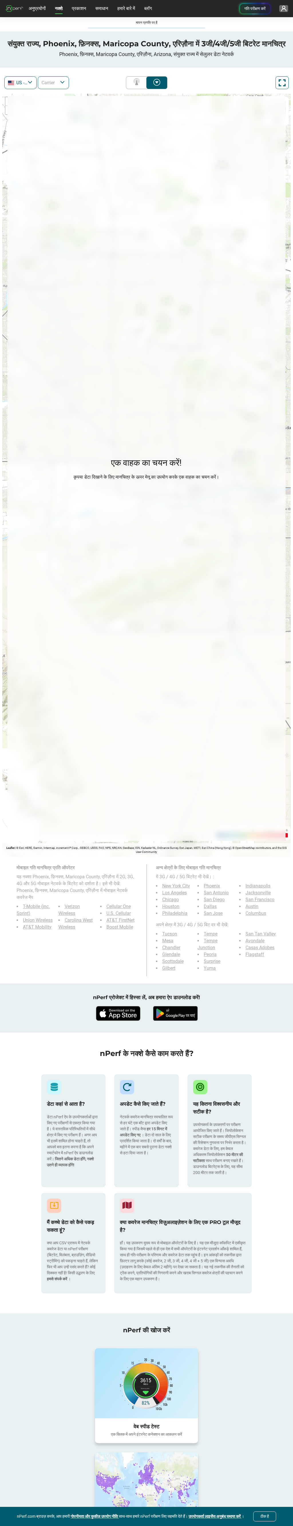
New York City (176, 886)
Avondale (255, 940)
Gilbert (168, 968)
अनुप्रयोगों (37, 8)
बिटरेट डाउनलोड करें (156, 82)
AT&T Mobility (37, 927)
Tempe (210, 934)
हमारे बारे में (126, 8)
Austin (252, 906)
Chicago (170, 899)
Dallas (210, 906)
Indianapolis (258, 886)
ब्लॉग (148, 8)
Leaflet (10, 847)
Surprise (212, 961)
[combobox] (20, 82)
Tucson (169, 934)
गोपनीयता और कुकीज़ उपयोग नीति (95, 1516)
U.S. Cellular (118, 913)
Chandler (171, 947)
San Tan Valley (261, 934)
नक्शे (59, 8)
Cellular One (118, 906)
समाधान (101, 8)
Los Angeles (174, 892)
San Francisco (260, 899)
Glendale (171, 954)
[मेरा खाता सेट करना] (283, 8)
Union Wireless (38, 920)
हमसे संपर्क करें (57, 1279)
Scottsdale (173, 961)
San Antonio (216, 892)
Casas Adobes (260, 947)
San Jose (213, 913)
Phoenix (212, 886)
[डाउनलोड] (118, 1013)
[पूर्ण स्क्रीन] (282, 82)
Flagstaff (255, 954)
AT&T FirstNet (120, 920)
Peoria (210, 954)
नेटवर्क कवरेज (137, 82)
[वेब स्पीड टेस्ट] (146, 1383)
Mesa (167, 940)
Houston (170, 906)
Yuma (210, 968)
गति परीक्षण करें (255, 8)
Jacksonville (258, 892)
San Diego (214, 899)
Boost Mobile (119, 927)
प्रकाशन (79, 8)
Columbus (256, 913)
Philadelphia (174, 913)
